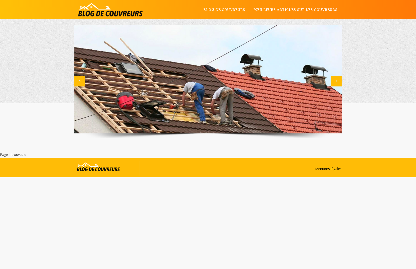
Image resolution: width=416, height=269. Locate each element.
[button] (79, 81)
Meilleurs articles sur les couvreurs (296, 9)
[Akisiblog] (110, 9)
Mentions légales (328, 168)
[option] (208, 79)
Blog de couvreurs (224, 9)
